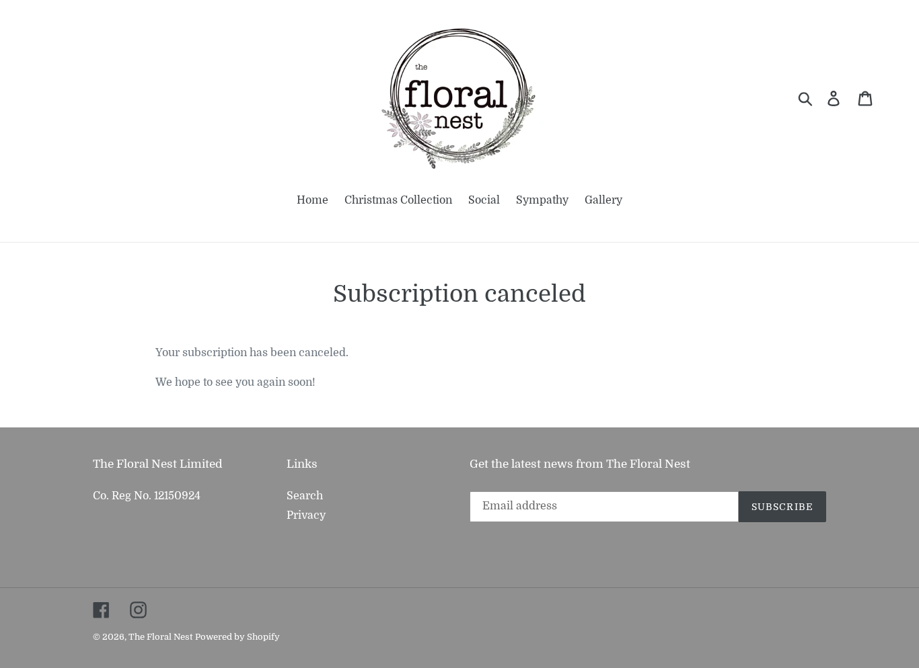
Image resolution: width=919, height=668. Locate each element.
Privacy (306, 515)
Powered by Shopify (237, 637)
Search (305, 496)
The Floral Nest (160, 637)
